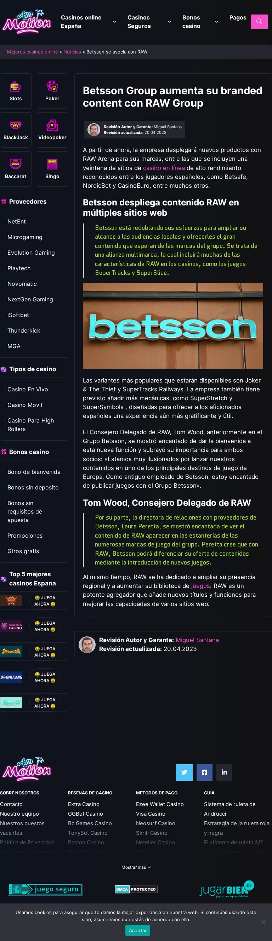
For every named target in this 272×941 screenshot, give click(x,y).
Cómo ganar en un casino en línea (236, 857)
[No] (263, 922)
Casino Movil (24, 404)
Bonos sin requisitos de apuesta (24, 511)
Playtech (18, 268)
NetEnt (16, 221)
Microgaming (24, 236)
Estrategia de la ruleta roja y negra (237, 828)
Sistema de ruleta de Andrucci (230, 809)
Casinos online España (81, 21)
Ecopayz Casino (156, 861)
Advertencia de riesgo (28, 852)
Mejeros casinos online (32, 52)
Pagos (238, 17)
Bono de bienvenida (34, 471)
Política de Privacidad (27, 842)
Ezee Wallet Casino (160, 804)
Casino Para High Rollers (30, 424)
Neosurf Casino (155, 823)
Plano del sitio (17, 861)
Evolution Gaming (31, 252)
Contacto (11, 804)
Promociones (24, 535)
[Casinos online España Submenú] (114, 22)
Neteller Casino (155, 842)
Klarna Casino (153, 852)
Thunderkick (23, 330)
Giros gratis (23, 551)
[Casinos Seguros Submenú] (169, 22)
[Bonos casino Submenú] (216, 22)
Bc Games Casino (90, 823)
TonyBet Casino (88, 832)
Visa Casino (150, 813)
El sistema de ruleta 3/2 (233, 842)
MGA (14, 346)
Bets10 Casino (86, 852)
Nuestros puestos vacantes (22, 828)
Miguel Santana (197, 640)
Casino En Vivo (27, 389)
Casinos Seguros (139, 21)
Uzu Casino (82, 861)
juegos (200, 585)
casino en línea (164, 167)
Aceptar (138, 930)
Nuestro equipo (19, 813)
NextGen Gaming (30, 299)
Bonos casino (191, 21)
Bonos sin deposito (33, 487)
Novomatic (22, 283)
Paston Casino (86, 842)
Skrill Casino (152, 832)
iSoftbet (18, 314)
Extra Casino (84, 804)
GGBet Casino (85, 813)
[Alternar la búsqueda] (259, 22)
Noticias (72, 52)
